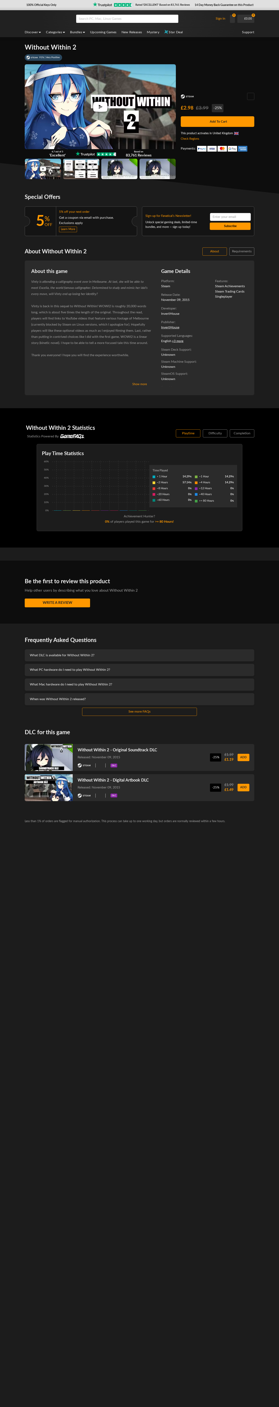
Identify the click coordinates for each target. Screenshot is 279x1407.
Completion (242, 433)
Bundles (76, 32)
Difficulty (215, 433)
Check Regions (190, 138)
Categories (54, 32)
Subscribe (230, 226)
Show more (139, 384)
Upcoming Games (103, 32)
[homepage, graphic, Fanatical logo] (47, 19)
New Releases (132, 32)
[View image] (43, 169)
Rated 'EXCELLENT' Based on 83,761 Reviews (162, 5)
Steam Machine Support (178, 361)
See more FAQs (139, 711)
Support (248, 32)
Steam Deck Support (176, 349)
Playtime (188, 433)
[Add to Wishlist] (250, 96)
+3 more (177, 341)
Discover (31, 32)
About (214, 251)
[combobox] (144, 19)
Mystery (153, 32)
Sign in (220, 18)
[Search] (173, 19)
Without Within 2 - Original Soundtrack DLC (117, 750)
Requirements (242, 251)
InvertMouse (170, 327)
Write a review (57, 603)
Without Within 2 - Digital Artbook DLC (113, 780)
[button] (41, 5)
